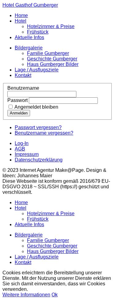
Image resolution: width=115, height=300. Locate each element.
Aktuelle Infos (29, 37)
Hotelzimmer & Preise (51, 26)
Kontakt (23, 75)
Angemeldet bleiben (35, 107)
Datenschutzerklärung (39, 159)
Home (21, 15)
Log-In (22, 143)
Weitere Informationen (26, 294)
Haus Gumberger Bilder (53, 64)
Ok (55, 294)
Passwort (17, 100)
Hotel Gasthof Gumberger (30, 5)
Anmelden (19, 113)
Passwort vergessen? (38, 127)
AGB (20, 148)
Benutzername (23, 88)
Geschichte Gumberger (52, 58)
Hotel (20, 20)
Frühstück (37, 31)
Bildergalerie (29, 47)
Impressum (27, 154)
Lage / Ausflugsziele (37, 69)
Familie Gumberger (48, 53)
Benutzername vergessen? (44, 133)
